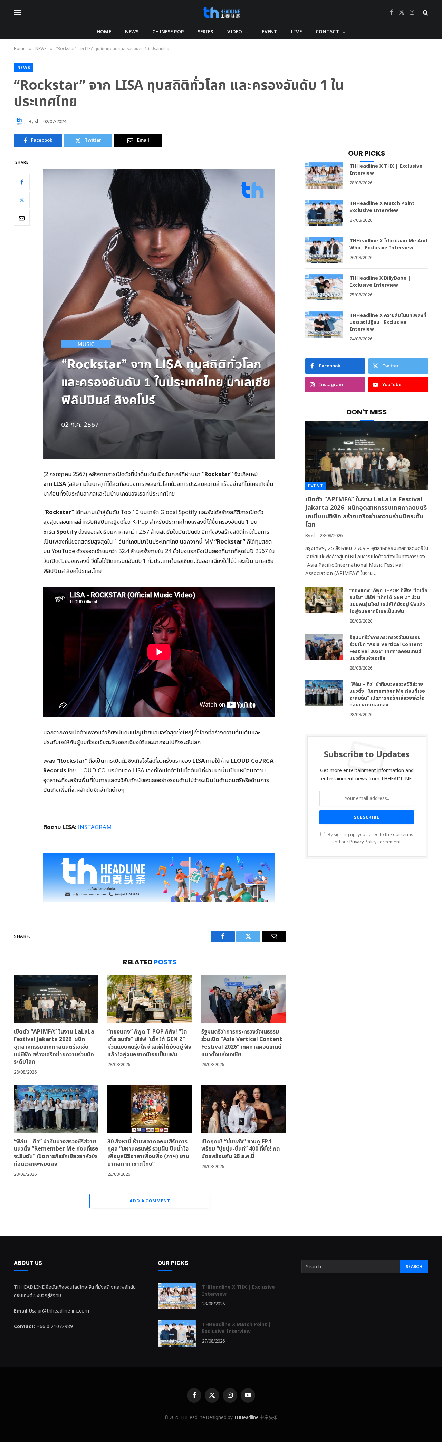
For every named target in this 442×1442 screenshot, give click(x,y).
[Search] (425, 12)
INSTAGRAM (94, 827)
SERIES (205, 32)
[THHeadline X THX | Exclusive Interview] (324, 175)
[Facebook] (22, 182)
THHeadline (246, 1417)
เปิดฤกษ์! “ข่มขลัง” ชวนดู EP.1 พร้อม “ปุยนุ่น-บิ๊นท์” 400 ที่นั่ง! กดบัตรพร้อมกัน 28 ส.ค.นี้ (240, 1149)
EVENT (269, 32)
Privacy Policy (362, 842)
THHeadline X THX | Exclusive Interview (385, 170)
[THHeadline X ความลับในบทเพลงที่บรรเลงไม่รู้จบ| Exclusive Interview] (324, 324)
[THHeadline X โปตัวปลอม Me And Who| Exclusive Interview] (324, 250)
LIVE (296, 32)
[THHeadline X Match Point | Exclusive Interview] (324, 213)
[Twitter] (22, 200)
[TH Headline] (221, 12)
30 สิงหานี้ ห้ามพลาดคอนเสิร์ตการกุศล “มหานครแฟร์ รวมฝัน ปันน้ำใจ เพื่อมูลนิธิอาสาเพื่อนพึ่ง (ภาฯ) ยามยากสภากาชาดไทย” (148, 1153)
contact (327, 32)
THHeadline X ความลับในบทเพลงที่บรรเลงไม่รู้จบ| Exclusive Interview (387, 322)
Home (104, 32)
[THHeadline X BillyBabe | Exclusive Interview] (324, 287)
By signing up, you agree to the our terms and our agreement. (370, 838)
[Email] (22, 218)
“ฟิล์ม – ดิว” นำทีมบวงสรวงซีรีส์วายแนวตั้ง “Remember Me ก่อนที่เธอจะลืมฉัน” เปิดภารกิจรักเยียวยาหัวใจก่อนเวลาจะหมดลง (56, 1153)
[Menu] (17, 12)
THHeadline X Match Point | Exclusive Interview (384, 207)
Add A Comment (149, 1201)
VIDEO (234, 32)
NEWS (132, 32)
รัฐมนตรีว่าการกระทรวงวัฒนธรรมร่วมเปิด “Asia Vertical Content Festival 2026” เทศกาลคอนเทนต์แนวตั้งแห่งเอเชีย (241, 1043)
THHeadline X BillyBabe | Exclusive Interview (380, 282)
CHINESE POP (168, 32)
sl (36, 121)
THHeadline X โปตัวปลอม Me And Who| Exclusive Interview (388, 244)
